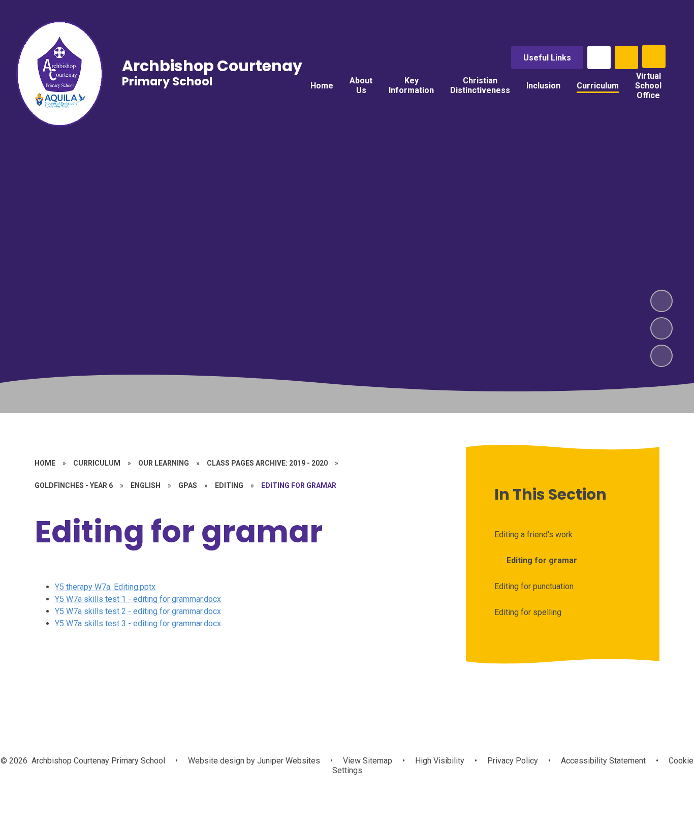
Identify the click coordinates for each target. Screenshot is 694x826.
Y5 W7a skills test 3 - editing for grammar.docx (138, 623)
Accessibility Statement (603, 761)
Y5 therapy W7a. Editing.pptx (105, 587)
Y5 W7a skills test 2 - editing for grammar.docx (138, 611)
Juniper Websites (287, 761)
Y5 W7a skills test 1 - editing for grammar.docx (138, 599)
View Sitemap (367, 761)
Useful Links (547, 58)
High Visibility (439, 761)
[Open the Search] (626, 57)
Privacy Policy (512, 761)
